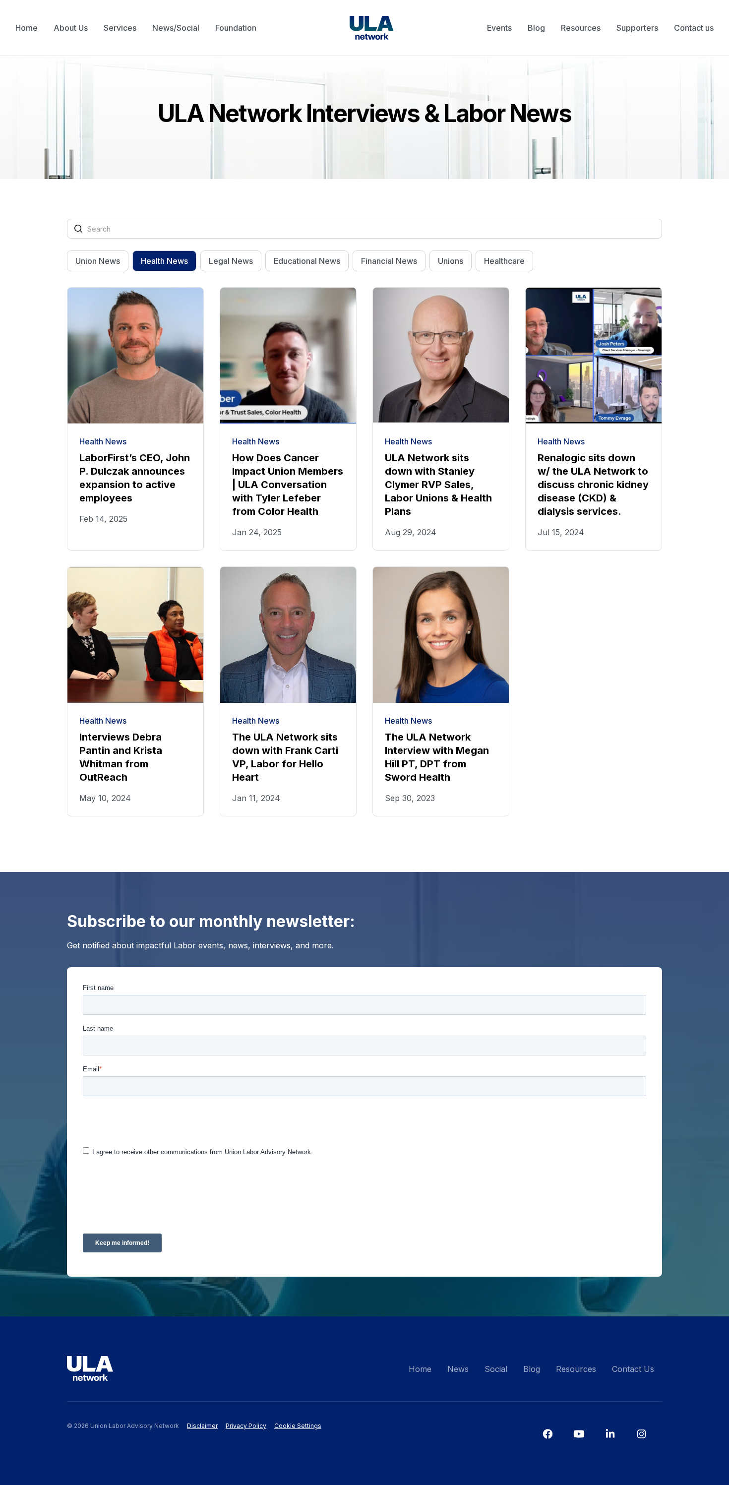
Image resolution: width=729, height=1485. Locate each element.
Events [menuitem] (499, 28)
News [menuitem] (458, 1369)
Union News (97, 261)
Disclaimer (202, 1425)
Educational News (307, 261)
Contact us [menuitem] (694, 28)
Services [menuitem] (120, 28)
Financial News (389, 261)
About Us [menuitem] (71, 28)
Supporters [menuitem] (637, 28)
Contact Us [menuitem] (633, 1369)
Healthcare (504, 261)
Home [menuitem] (26, 28)
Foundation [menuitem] (235, 28)
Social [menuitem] (496, 1369)
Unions (450, 261)
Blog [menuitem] (536, 28)
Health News (164, 261)
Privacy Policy (246, 1425)
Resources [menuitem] (581, 28)
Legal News (231, 261)
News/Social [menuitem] (175, 28)
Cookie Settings (297, 1425)
